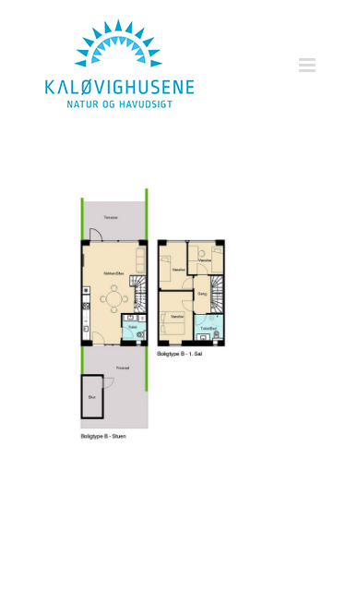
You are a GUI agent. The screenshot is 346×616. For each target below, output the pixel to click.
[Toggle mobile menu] (308, 65)
